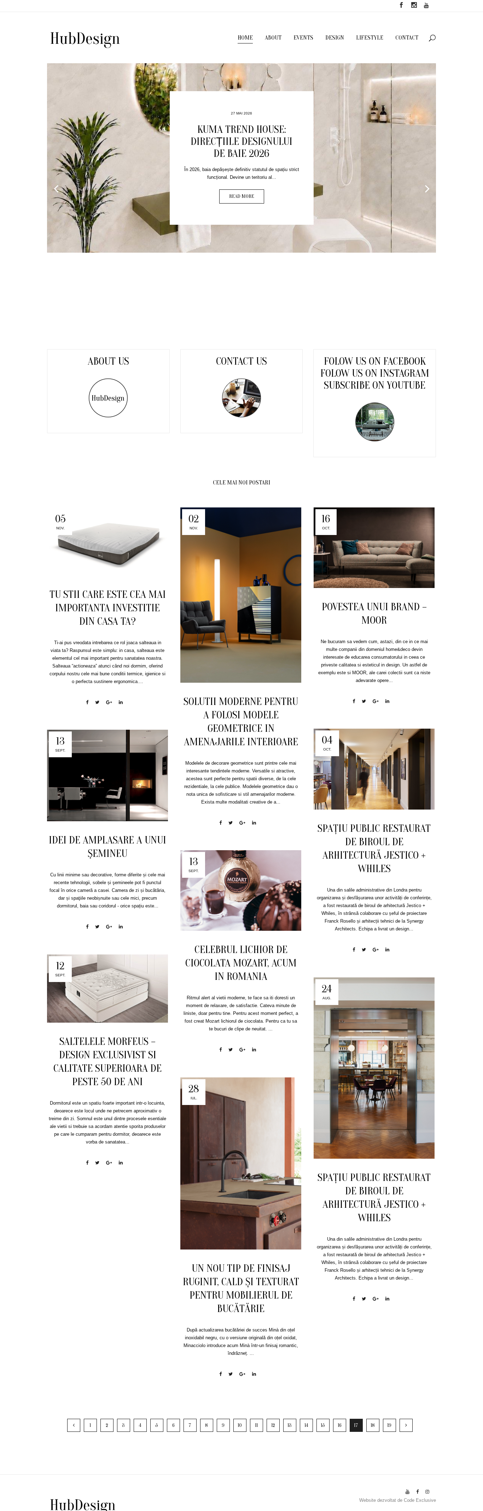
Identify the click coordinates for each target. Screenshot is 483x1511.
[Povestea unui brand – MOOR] (374, 547)
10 (240, 1425)
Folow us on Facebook (375, 361)
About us (108, 361)
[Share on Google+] (109, 702)
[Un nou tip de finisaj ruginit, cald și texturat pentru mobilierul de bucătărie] (240, 1163)
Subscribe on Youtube (374, 385)
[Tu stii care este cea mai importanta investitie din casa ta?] (107, 541)
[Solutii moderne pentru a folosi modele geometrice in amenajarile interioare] (240, 594)
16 (340, 1425)
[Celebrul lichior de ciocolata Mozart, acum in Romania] (240, 890)
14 (306, 1425)
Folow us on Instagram (374, 373)
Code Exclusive (420, 1500)
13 (289, 1425)
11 (256, 1425)
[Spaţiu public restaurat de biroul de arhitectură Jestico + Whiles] (374, 769)
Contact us (241, 361)
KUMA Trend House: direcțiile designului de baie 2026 (241, 141)
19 (389, 1425)
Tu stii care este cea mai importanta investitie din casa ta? (108, 608)
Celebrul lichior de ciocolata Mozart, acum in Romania (241, 963)
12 (273, 1425)
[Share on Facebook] (87, 702)
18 (373, 1425)
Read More (241, 196)
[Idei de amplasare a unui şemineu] (107, 775)
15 (323, 1425)
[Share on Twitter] (97, 702)
